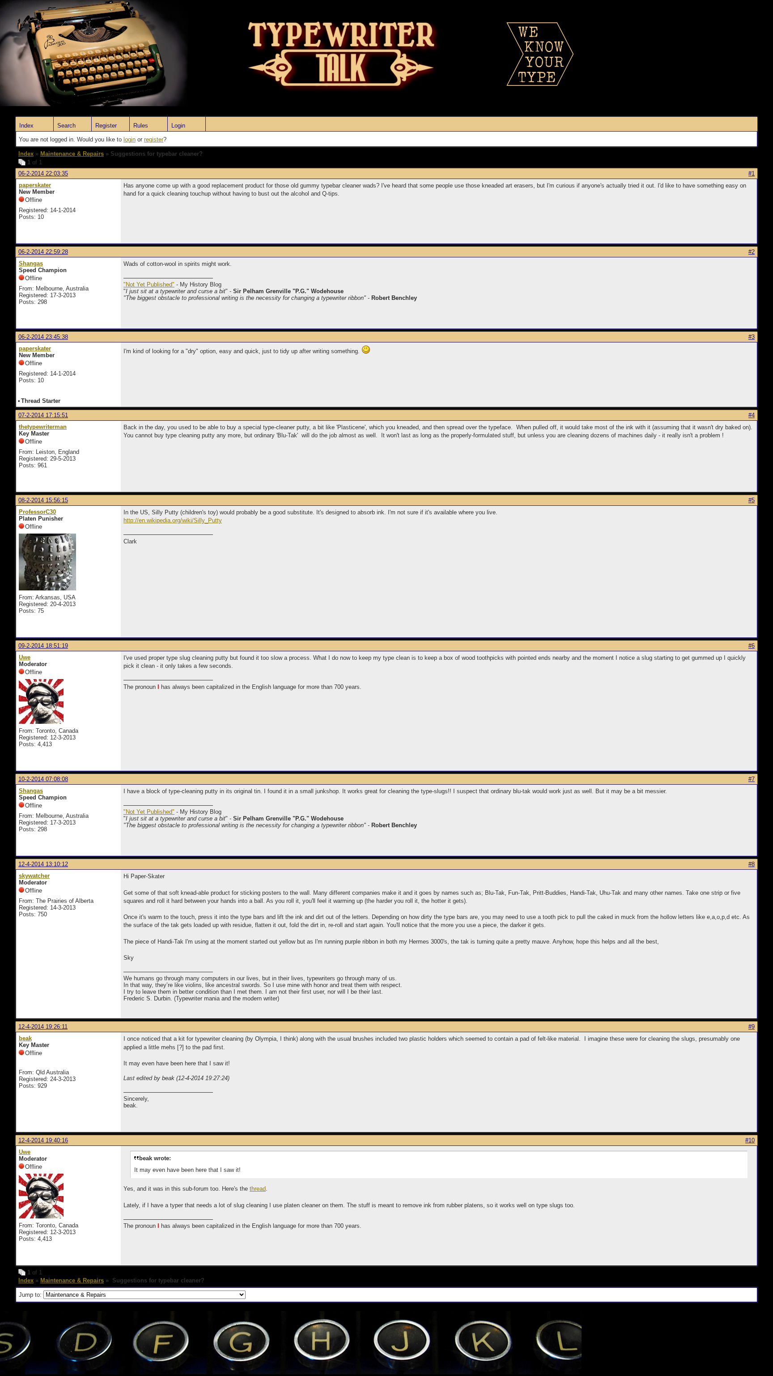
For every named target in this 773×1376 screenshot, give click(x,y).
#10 (750, 1140)
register (153, 139)
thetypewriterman (43, 426)
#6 (751, 645)
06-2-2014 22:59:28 (43, 251)
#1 (751, 173)
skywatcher (34, 875)
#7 (751, 779)
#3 (751, 336)
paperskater (35, 185)
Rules (140, 125)
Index (26, 125)
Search (66, 125)
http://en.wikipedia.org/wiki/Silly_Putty (172, 520)
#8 (751, 864)
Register (106, 125)
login (129, 139)
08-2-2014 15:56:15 (43, 500)
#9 (751, 1026)
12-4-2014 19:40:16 (43, 1140)
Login (178, 125)
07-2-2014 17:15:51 (43, 415)
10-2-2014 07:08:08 (43, 779)
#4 (751, 415)
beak (25, 1038)
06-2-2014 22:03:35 (43, 173)
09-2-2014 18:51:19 (43, 645)
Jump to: (31, 1294)
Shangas (31, 263)
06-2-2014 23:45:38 (43, 336)
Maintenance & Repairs (72, 153)
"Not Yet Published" (148, 284)
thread (258, 1188)
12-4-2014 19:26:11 (43, 1026)
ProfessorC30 (37, 512)
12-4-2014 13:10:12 (43, 864)
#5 (751, 500)
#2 (751, 251)
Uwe (24, 657)
